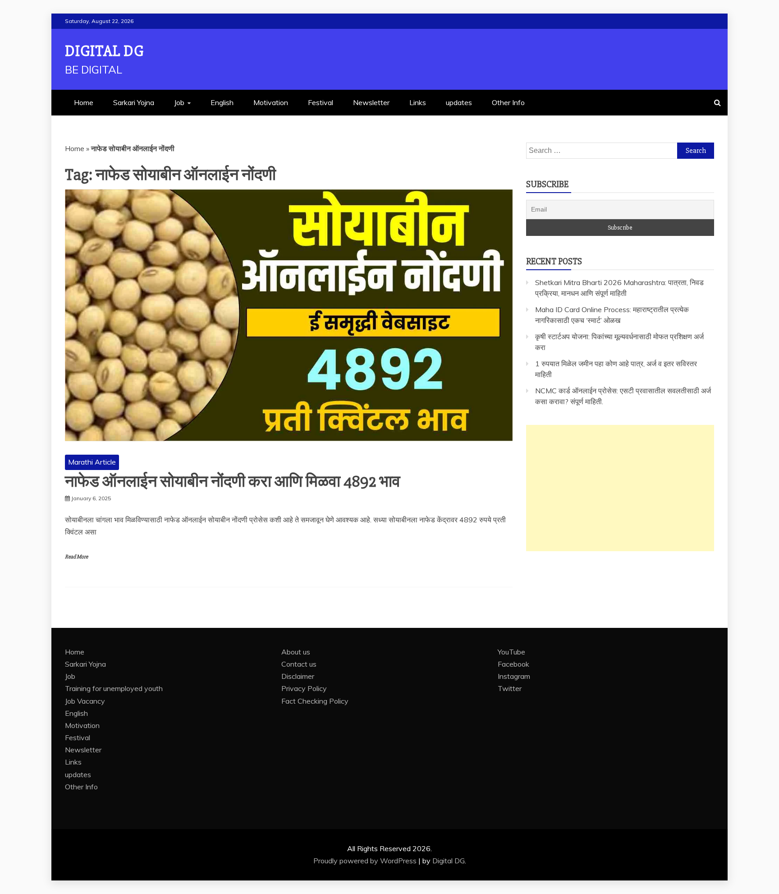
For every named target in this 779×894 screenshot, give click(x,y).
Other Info (508, 102)
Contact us (298, 663)
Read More (76, 556)
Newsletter (371, 102)
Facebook (513, 663)
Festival (320, 102)
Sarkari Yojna (133, 102)
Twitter (510, 688)
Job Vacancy (85, 700)
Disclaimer (297, 676)
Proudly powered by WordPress (365, 860)
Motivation (270, 102)
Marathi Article (92, 461)
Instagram (514, 676)
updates (459, 102)
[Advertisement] (620, 488)
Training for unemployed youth (114, 688)
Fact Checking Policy (314, 700)
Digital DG (104, 51)
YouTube (511, 651)
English (222, 102)
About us (295, 651)
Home (83, 102)
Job (179, 102)
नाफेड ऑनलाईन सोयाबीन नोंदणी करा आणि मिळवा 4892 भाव (232, 482)
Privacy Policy (304, 688)
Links (417, 102)
